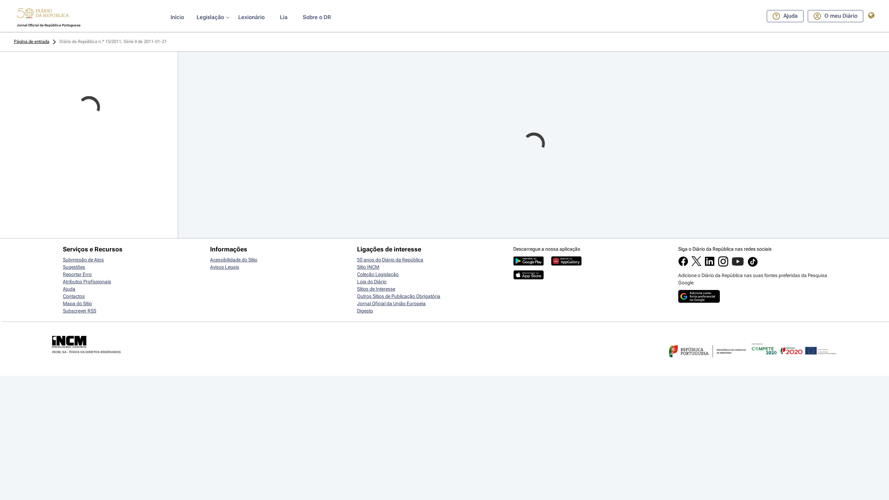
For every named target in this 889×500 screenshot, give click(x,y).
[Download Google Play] (528, 264)
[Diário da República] (43, 14)
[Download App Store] (528, 278)
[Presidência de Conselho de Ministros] (706, 361)
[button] (43, 14)
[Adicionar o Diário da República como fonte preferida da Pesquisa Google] (699, 301)
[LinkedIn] (710, 264)
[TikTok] (752, 265)
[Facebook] (683, 264)
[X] (696, 264)
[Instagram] (723, 265)
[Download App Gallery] (566, 264)
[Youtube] (738, 265)
